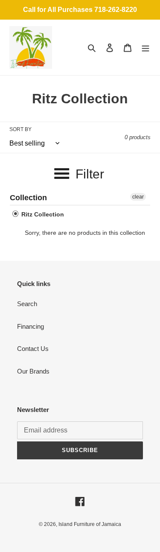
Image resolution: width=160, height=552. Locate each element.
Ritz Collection (42, 214)
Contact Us (33, 348)
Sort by (20, 129)
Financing (30, 326)
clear (138, 197)
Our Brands (33, 371)
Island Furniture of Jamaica (89, 524)
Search (27, 303)
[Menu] (145, 47)
